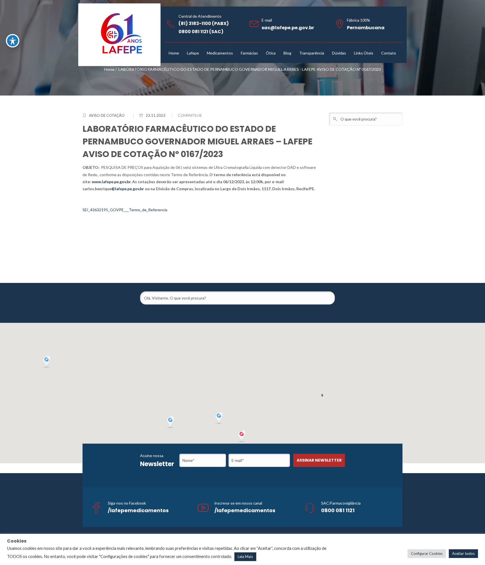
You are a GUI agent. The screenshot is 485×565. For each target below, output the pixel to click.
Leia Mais (245, 556)
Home (109, 69)
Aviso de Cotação (107, 115)
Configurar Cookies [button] (427, 553)
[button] (242, 436)
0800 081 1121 (337, 510)
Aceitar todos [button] (463, 553)
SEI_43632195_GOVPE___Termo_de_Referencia (125, 209)
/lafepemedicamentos (138, 510)
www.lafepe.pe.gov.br (111, 181)
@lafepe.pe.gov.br (127, 188)
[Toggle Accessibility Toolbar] (12, 40)
